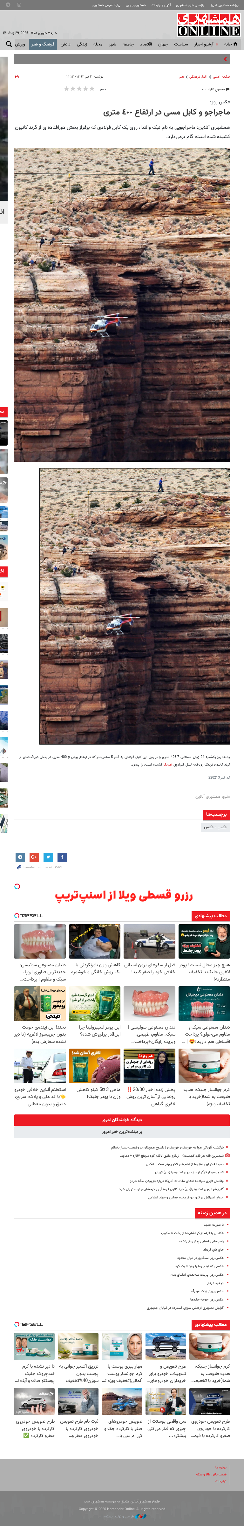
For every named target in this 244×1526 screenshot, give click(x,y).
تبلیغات (221, 1481)
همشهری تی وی (136, 5)
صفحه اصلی (221, 77)
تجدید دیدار (215, 1283)
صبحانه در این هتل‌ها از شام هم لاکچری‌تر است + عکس (185, 1164)
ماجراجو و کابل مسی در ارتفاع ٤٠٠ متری (166, 112)
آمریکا (167, 764)
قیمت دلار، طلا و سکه (211, 1474)
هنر (181, 77)
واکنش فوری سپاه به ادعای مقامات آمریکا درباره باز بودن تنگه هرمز (177, 1181)
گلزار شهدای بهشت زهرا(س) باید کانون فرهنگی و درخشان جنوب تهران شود (171, 1189)
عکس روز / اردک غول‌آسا (207, 1291)
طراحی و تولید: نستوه (119, 1516)
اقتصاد (146, 44)
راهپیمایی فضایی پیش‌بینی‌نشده (201, 1241)
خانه (228, 44)
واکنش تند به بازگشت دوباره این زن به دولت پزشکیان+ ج (175, 59)
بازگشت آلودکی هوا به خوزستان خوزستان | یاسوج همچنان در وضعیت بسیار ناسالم (167, 1147)
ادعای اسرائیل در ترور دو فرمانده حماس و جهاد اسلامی (186, 1197)
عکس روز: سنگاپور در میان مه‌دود (200, 1258)
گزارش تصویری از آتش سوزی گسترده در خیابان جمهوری (185, 1308)
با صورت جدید (214, 1225)
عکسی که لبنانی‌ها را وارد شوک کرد (199, 1266)
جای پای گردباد (213, 1249)
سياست (181, 44)
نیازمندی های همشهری (190, 5)
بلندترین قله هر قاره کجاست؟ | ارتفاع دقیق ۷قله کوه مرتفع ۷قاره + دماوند (172, 1156)
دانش (66, 44)
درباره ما (221, 1467)
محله (97, 44)
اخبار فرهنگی (198, 77)
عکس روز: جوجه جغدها (207, 1299)
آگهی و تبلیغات (161, 5)
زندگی (82, 44)
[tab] (122, 1120)
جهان (163, 44)
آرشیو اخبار (203, 44)
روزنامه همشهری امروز (225, 5)
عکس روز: (220, 102)
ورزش (20, 44)
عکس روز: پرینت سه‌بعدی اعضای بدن (197, 1275)
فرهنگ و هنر (42, 44)
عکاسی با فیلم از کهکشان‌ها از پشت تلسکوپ (192, 1233)
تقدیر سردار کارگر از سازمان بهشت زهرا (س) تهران (189, 1172)
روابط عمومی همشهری (106, 5)
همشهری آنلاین (206, 25)
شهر (112, 44)
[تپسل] (17, 886)
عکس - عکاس (215, 827)
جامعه (128, 44)
